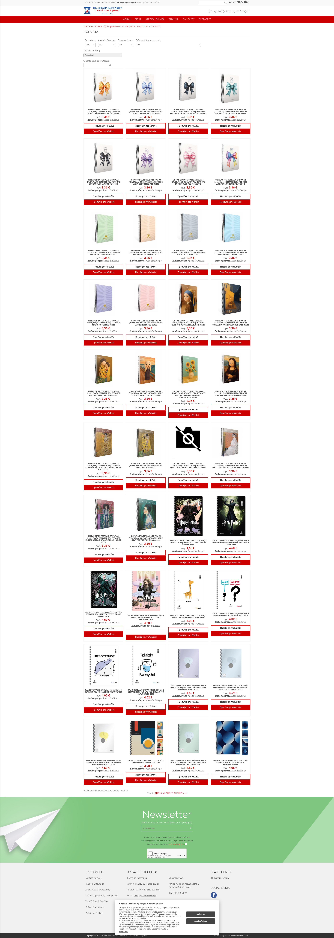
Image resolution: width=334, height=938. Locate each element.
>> (186, 793)
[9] (177, 793)
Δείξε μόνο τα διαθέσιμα (97, 61)
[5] (166, 793)
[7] (172, 793)
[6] (169, 793)
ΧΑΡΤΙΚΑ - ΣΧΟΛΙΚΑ (93, 26)
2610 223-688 (153, 889)
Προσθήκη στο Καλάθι (103, 126)
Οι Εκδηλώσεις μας (94, 884)
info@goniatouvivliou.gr (145, 895)
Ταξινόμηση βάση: (92, 50)
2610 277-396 (138, 889)
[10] (181, 793)
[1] (155, 793)
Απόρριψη (200, 914)
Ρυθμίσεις (123, 931)
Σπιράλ (140, 26)
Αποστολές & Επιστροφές (97, 889)
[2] (158, 793)
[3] (161, 793)
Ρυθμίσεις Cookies (94, 913)
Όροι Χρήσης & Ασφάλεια (97, 901)
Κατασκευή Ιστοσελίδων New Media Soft (231, 936)
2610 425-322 (180, 893)
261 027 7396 (103, 2)
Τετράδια (130, 26)
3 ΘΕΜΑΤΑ (155, 26)
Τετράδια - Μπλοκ (115, 26)
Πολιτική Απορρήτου (177, 844)
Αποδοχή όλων (200, 921)
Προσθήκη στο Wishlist (103, 131)
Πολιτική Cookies (148, 910)
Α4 (147, 26)
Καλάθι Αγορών (221, 878)
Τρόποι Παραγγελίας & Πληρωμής (101, 895)
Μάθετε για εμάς (93, 878)
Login (233, 2)
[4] (164, 793)
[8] (175, 793)
